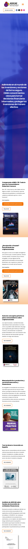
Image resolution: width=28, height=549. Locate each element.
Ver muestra (5, 200)
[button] (22, 4)
